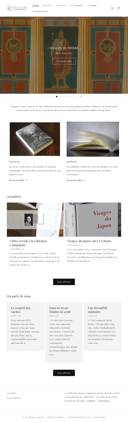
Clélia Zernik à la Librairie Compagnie (28, 243)
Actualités (11, 393)
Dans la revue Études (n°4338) (59, 310)
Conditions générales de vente (78, 417)
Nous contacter (14, 398)
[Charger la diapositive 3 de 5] (61, 96)
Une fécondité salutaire (98, 310)
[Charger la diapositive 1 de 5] (52, 96)
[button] (47, 5)
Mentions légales (99, 417)
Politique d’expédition (55, 417)
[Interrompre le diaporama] (82, 96)
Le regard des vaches (20, 310)
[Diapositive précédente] (46, 96)
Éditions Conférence (37, 417)
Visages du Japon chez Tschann (89, 241)
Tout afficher (64, 281)
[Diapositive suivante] (75, 96)
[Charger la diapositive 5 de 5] (69, 96)
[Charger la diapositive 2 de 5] (57, 96)
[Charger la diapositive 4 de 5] (65, 96)
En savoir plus (63, 61)
